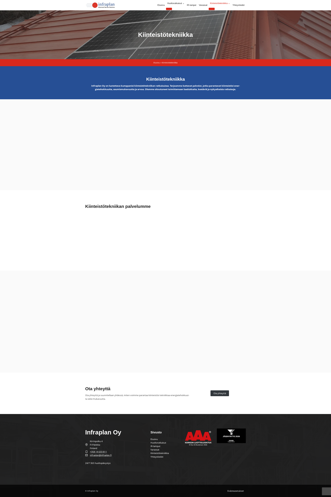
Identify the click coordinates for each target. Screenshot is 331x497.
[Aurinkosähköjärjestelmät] (233, 236)
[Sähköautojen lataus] (178, 236)
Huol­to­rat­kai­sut (158, 442)
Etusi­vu (161, 5)
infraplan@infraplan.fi (101, 455)
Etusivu (156, 62)
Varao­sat (203, 5)
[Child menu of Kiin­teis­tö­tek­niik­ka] (212, 9)
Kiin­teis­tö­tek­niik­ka (160, 453)
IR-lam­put (191, 5)
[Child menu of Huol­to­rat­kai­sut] (169, 9)
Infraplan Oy (92, 491)
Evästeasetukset (235, 490)
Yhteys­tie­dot (238, 5)
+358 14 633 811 (98, 451)
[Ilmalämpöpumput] (123, 236)
